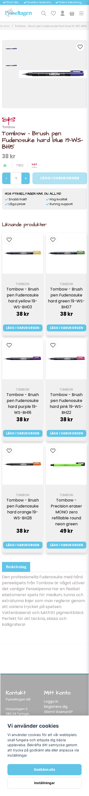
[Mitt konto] (62, 13)
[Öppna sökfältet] (43, 13)
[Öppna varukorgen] (72, 13)
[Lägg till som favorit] (53, 13)
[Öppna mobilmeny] (81, 13)
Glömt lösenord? (58, 711)
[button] (80, 46)
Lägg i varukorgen (22, 328)
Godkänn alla (44, 769)
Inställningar (44, 783)
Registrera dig (55, 706)
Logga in (51, 701)
